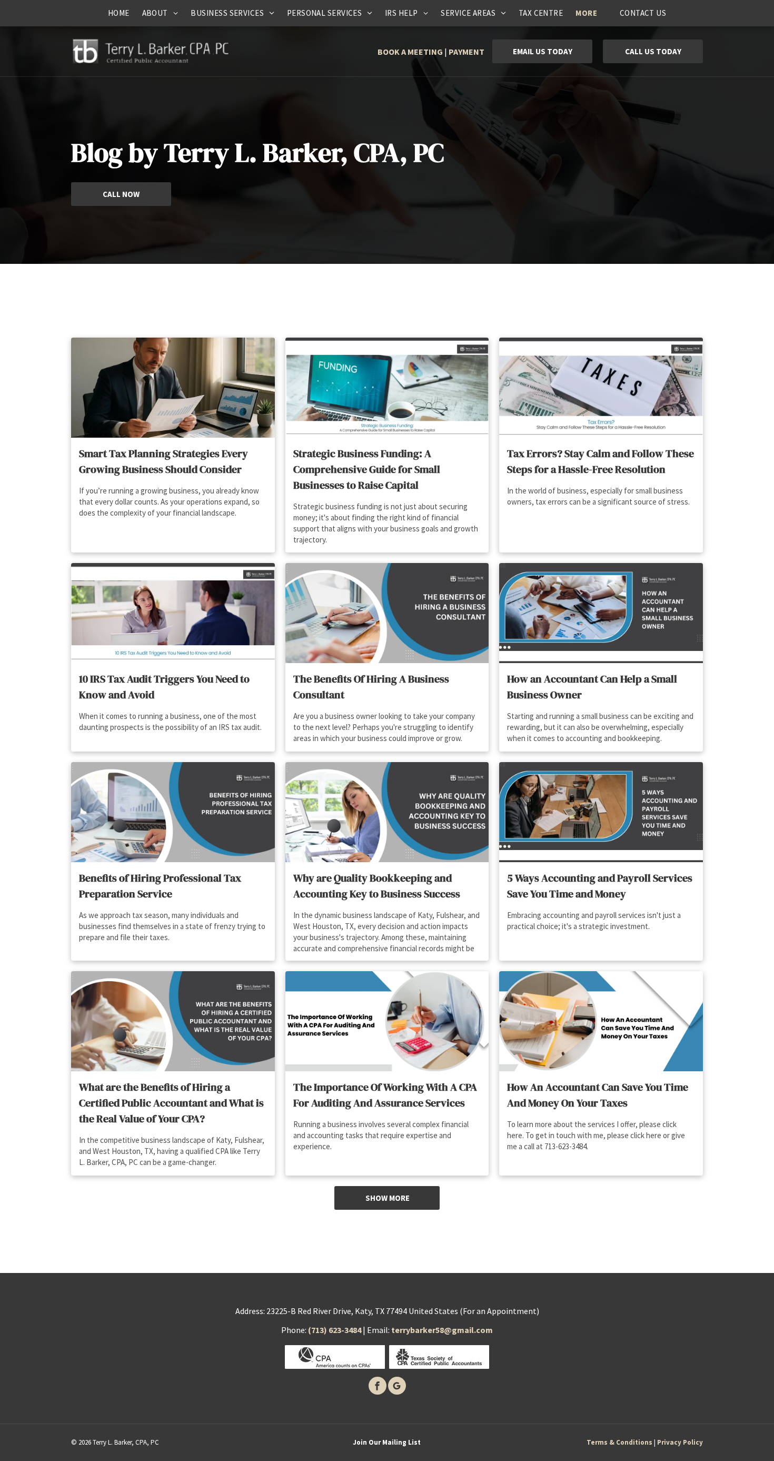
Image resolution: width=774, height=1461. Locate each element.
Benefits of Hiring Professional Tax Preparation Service (160, 886)
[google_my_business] (397, 1387)
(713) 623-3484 (334, 1330)
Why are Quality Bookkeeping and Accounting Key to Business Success (376, 886)
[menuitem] (119, 13)
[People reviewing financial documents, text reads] (601, 613)
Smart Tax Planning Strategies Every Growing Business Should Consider (163, 461)
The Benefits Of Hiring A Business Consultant (371, 687)
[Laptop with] (387, 388)
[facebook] (377, 1387)
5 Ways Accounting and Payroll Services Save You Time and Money (599, 886)
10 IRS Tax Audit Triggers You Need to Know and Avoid (164, 687)
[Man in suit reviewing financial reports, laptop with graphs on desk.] (173, 388)
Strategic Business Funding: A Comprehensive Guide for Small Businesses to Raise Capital (366, 469)
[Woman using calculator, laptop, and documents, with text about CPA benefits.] (173, 1021)
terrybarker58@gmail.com (442, 1330)
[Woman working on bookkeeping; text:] (387, 812)
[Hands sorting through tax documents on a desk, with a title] (601, 1021)
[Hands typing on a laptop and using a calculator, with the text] (387, 613)
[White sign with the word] (601, 388)
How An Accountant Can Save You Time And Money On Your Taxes (597, 1095)
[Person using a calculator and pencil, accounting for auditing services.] (387, 1021)
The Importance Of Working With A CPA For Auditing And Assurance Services (385, 1095)
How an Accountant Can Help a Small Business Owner (592, 687)
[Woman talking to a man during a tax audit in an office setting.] (173, 613)
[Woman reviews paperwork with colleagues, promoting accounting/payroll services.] (601, 812)
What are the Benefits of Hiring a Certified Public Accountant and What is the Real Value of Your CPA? (171, 1103)
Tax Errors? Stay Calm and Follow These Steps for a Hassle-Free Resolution (600, 461)
